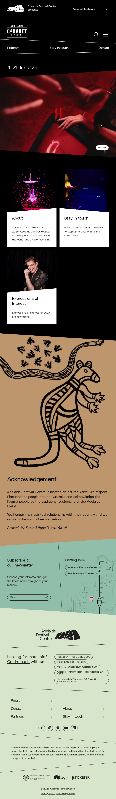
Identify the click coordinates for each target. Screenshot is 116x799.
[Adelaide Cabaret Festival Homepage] (17, 31)
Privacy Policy (48, 793)
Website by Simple (65, 793)
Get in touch (18, 662)
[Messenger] (58, 728)
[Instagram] (50, 728)
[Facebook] (42, 728)
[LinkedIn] (74, 728)
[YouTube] (66, 728)
